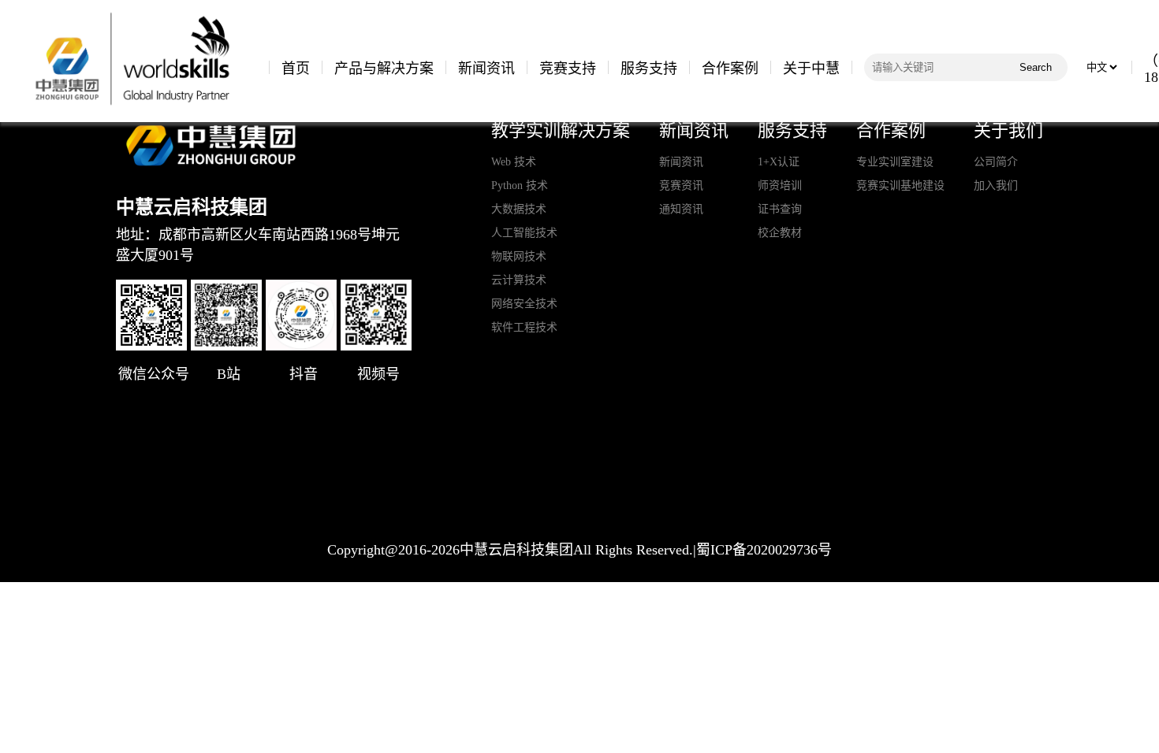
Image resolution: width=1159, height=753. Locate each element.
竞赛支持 (567, 68)
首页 (295, 68)
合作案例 (730, 68)
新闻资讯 (486, 68)
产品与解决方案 (384, 68)
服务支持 (648, 68)
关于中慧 (811, 68)
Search (1035, 67)
